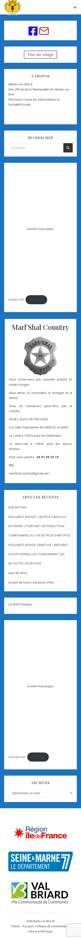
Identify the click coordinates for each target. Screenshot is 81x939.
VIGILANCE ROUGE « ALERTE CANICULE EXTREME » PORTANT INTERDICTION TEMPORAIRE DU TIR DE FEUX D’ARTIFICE (39, 526)
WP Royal (46, 931)
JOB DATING (17, 507)
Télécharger (36, 299)
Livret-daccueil (16, 757)
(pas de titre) (17, 573)
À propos (28, 926)
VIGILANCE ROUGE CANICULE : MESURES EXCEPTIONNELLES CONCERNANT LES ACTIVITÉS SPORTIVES (38, 554)
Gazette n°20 (16, 299)
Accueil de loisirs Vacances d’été (31, 582)
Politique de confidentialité (52, 926)
